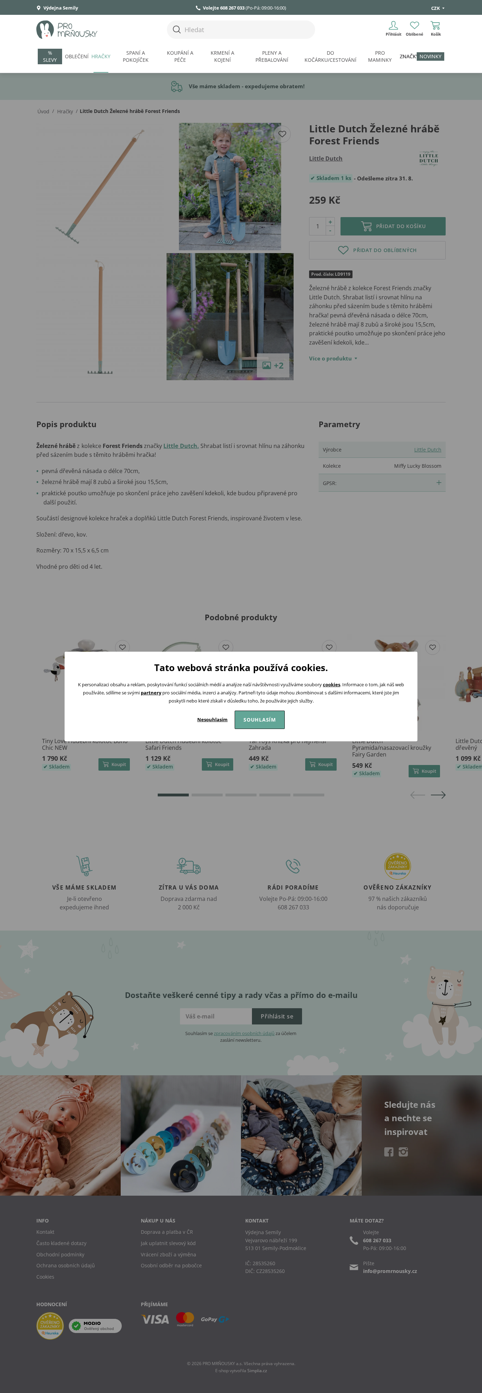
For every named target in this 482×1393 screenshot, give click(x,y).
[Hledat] (177, 29)
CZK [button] (436, 8)
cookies (331, 684)
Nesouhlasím (212, 719)
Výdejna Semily (60, 8)
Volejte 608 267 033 (224, 8)
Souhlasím (259, 719)
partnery (151, 692)
